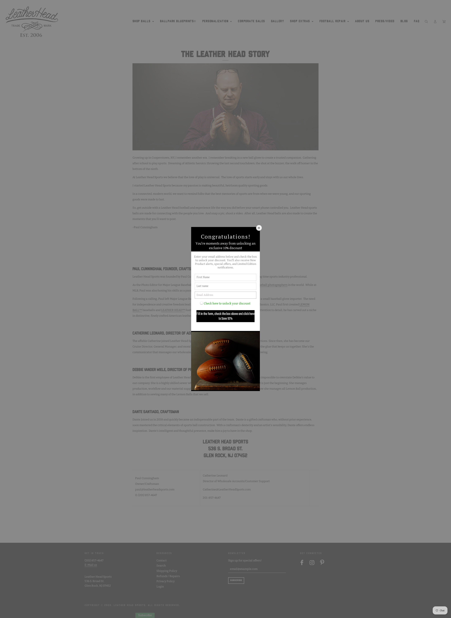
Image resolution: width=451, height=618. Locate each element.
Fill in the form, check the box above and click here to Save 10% (226, 316)
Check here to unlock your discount (227, 303)
